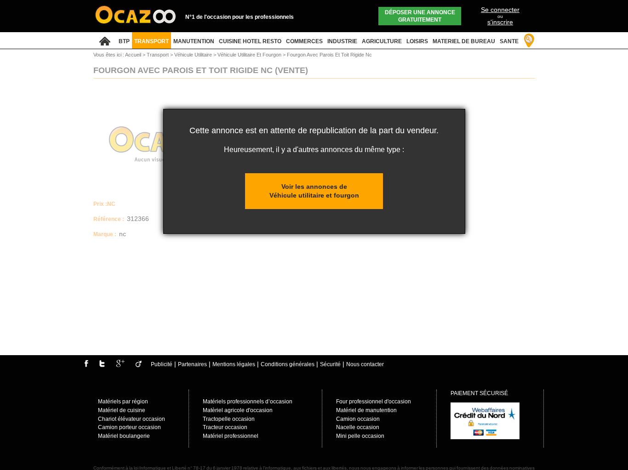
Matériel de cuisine (121, 410)
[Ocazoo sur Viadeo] (139, 365)
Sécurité (330, 364)
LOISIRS (417, 41)
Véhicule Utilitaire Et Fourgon (250, 54)
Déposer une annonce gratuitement (420, 16)
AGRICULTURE (382, 41)
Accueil (133, 54)
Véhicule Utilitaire (193, 54)
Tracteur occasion (225, 427)
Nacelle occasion (357, 427)
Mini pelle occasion (360, 436)
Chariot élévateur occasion (131, 419)
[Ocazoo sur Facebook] (86, 365)
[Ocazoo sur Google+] (120, 365)
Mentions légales (233, 364)
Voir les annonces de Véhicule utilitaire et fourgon (314, 191)
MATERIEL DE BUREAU (464, 41)
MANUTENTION (193, 41)
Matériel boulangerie (124, 436)
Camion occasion (358, 419)
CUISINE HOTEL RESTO (250, 41)
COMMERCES (304, 41)
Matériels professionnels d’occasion (247, 401)
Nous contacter (365, 364)
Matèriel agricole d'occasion (238, 410)
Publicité (161, 364)
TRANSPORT (151, 41)
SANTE (509, 41)
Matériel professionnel (230, 436)
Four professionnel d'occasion (373, 401)
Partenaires (192, 364)
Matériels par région (123, 401)
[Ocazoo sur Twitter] (102, 365)
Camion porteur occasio (128, 427)
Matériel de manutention (366, 410)
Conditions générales (287, 364)
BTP (124, 41)
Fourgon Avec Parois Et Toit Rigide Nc (329, 54)
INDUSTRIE (342, 41)
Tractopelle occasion (229, 419)
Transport (158, 54)
